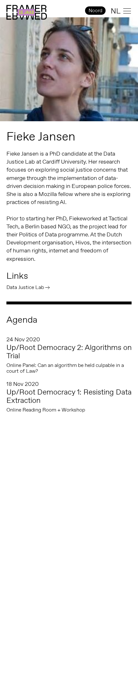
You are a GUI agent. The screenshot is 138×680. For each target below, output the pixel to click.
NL (116, 11)
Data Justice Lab (25, 287)
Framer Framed (26, 12)
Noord (95, 10)
